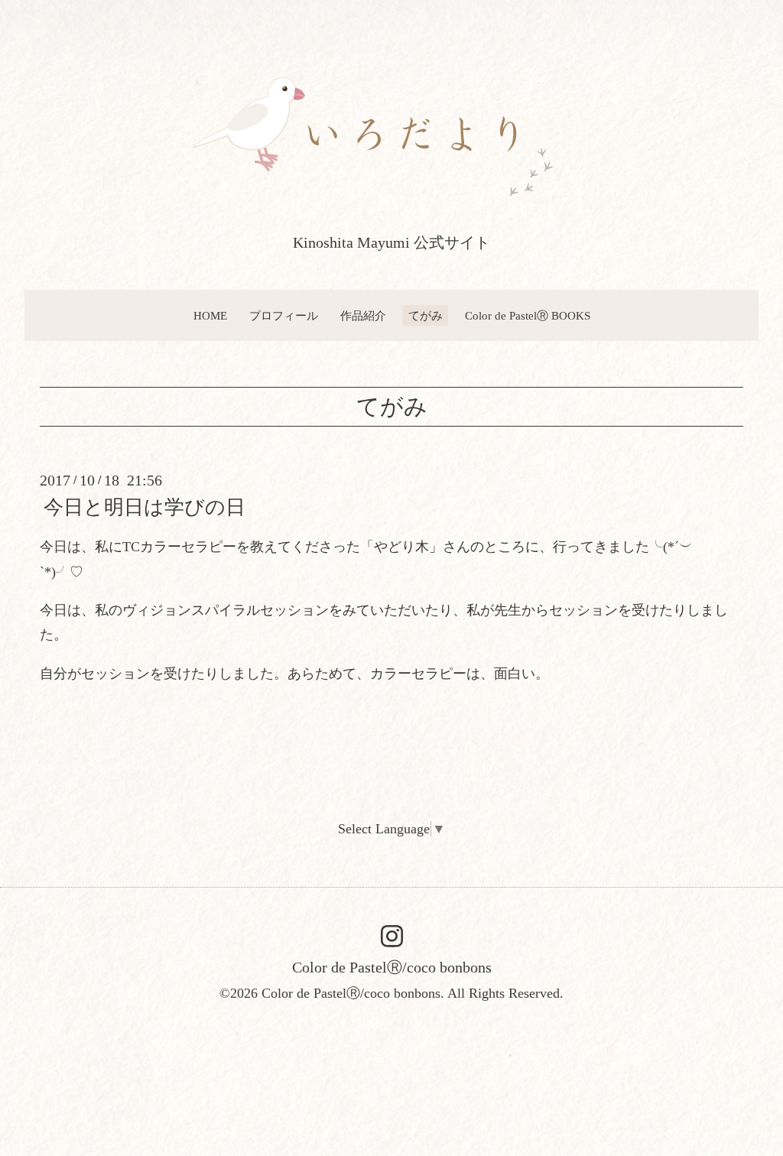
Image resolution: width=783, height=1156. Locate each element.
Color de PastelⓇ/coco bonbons (392, 967)
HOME (210, 316)
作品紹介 (363, 316)
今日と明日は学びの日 (144, 507)
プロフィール (283, 316)
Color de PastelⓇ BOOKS (527, 316)
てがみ (425, 316)
